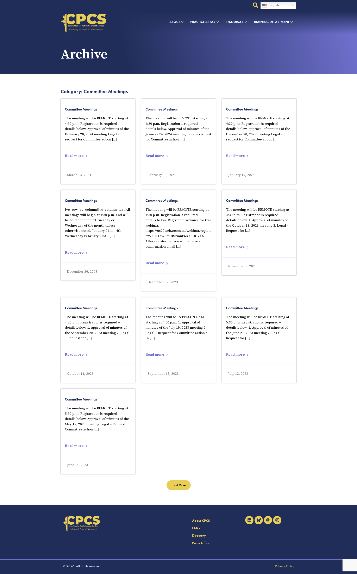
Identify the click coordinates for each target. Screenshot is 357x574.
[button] (179, 485)
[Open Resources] (245, 21)
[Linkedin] (249, 520)
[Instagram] (277, 520)
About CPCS (201, 521)
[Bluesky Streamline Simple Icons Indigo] (259, 520)
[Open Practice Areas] (217, 21)
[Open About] (182, 21)
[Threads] (268, 520)
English (273, 5)
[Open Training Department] (291, 21)
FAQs (196, 528)
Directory (199, 535)
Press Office (201, 543)
